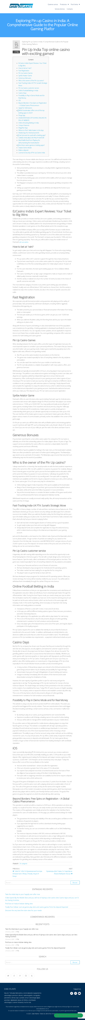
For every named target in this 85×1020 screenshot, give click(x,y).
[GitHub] (26, 975)
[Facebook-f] (71, 993)
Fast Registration (23, 71)
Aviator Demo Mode (25, 148)
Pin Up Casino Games (25, 73)
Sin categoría (23, 864)
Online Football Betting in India (28, 90)
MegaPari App (23, 128)
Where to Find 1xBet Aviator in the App (31, 130)
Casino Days (22, 93)
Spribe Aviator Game (25, 75)
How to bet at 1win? (24, 68)
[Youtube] (79, 993)
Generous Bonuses (24, 78)
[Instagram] (75, 993)
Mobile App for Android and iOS (28, 133)
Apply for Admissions (25, 108)
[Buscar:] (42, 882)
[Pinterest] (20, 975)
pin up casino (24, 242)
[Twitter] (8, 975)
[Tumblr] (31, 975)
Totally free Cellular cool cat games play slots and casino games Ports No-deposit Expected (36, 907)
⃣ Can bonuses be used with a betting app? (32, 135)
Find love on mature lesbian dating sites (19, 904)
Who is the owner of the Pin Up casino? (31, 80)
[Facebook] (14, 975)
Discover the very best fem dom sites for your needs (23, 910)
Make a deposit (23, 150)
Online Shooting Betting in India (28, 123)
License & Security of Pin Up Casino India (31, 153)
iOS (19, 100)
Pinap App (21, 115)
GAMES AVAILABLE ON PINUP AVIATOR (31, 138)
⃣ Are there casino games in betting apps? (31, 145)
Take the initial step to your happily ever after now (22, 894)
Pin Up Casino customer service (28, 88)
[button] (68, 1015)
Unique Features (23, 125)
